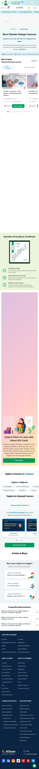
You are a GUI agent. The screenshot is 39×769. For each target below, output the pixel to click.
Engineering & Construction (9, 642)
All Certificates (22, 666)
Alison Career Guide (7, 709)
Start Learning (18, 106)
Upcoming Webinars (25, 737)
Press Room (5, 688)
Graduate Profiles (22, 679)
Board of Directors (6, 666)
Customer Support (31, 754)
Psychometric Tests (7, 715)
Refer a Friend (23, 728)
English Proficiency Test (10, 728)
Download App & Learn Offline (27, 718)
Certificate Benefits (26, 12)
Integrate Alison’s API (25, 721)
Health (3, 649)
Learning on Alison (7, 682)
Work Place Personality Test (11, 724)
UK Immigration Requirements (28, 734)
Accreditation (21, 663)
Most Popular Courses (9, 12)
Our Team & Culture (7, 669)
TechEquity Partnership (26, 731)
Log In (34, 8)
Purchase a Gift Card (23, 688)
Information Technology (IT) (9, 652)
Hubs (19, 682)
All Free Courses (22, 672)
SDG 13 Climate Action (23, 486)
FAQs (27, 751)
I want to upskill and (16, 574)
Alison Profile (23, 712)
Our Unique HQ (6, 672)
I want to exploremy (13, 584)
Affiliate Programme (25, 709)
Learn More (19, 460)
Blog (3, 685)
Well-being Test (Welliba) (10, 721)
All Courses (13, 29)
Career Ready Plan (7, 712)
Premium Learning (22, 685)
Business (4, 639)
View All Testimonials (19, 545)
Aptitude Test (7, 718)
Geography (22, 490)
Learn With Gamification (26, 724)
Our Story (4, 663)
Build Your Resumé (7, 705)
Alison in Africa (6, 691)
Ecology (33, 490)
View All (33, 61)
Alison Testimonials (23, 675)
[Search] (3, 6)
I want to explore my (15, 595)
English (4, 645)
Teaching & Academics (24, 652)
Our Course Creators (7, 679)
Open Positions (6, 675)
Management (21, 642)
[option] (14, 92)
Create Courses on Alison (26, 715)
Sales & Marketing (22, 649)
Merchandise (23, 740)
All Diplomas (21, 669)
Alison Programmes (7, 694)
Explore (1, 8)
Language (20, 639)
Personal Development (24, 645)
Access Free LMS (24, 705)
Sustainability (7, 486)
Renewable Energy (9, 490)
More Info (7, 106)
